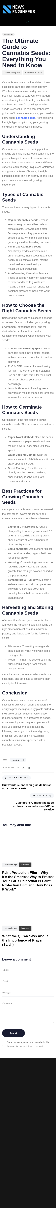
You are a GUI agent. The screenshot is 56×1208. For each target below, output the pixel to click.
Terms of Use (28, 1145)
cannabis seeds (18, 760)
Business (8, 34)
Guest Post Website (28, 1150)
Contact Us (28, 1154)
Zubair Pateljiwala (12, 72)
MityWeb (35, 1176)
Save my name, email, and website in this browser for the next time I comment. (28, 1044)
